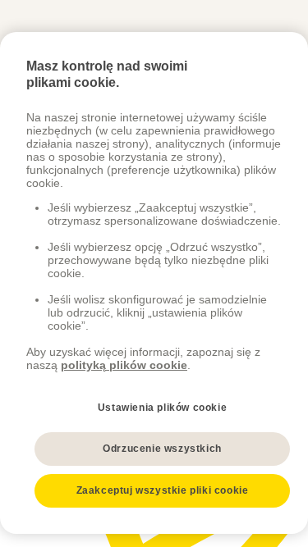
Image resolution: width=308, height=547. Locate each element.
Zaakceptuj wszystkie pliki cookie (162, 490)
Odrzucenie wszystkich (162, 448)
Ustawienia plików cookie (162, 407)
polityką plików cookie (124, 365)
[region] (154, 283)
